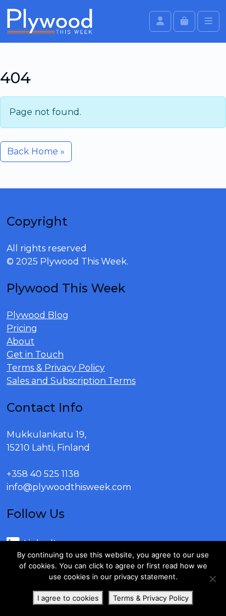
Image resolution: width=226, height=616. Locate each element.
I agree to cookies (68, 598)
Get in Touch (35, 354)
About (21, 341)
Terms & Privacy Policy (56, 367)
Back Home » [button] (36, 151)
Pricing (22, 328)
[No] (212, 578)
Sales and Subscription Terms (71, 381)
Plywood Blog (38, 315)
